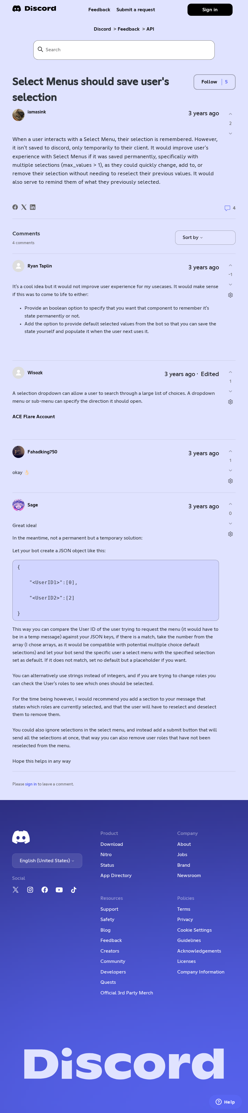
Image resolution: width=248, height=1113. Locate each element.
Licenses (186, 961)
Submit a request (135, 9)
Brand (183, 865)
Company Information (200, 972)
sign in (31, 784)
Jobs (182, 854)
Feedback (99, 9)
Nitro (106, 854)
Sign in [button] (210, 9)
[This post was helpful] (230, 114)
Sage (33, 505)
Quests (108, 982)
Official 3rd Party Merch (126, 992)
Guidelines (189, 940)
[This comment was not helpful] (230, 284)
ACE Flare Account (33, 416)
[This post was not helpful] (230, 133)
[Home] (34, 10)
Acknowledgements (199, 951)
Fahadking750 (42, 452)
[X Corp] (24, 207)
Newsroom (189, 875)
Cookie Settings (194, 930)
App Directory (116, 875)
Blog (105, 930)
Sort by (191, 237)
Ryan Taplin (40, 266)
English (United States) (45, 860)
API (150, 29)
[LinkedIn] (32, 207)
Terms (183, 909)
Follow (209, 81)
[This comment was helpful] (230, 265)
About (184, 844)
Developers (113, 972)
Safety (107, 919)
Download (111, 844)
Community (112, 961)
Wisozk (35, 373)
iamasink (37, 112)
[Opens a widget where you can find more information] (225, 1102)
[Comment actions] (230, 295)
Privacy (185, 919)
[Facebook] (15, 207)
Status (107, 865)
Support (109, 909)
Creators (109, 951)
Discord (102, 29)
